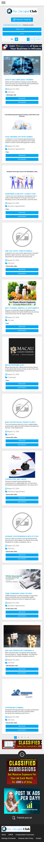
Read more (22, 98)
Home (4, 835)
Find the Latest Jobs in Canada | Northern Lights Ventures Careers (20, 251)
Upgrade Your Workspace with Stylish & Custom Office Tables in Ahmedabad (21, 536)
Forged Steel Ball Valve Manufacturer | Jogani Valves (18, 479)
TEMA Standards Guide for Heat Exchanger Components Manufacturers (18, 593)
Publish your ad (23, 19)
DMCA (10, 835)
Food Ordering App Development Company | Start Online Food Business (21, 136)
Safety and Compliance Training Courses (19, 79)
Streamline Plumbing (14, 707)
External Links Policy (25, 838)
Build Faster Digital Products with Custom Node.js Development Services (21, 422)
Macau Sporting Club (14, 365)
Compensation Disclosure (25, 835)
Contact (38, 838)
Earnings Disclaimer (9, 838)
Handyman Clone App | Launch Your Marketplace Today (20, 193)
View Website (22, 102)
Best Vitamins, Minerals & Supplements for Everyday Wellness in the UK (22, 308)
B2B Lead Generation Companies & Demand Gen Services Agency (19, 650)
